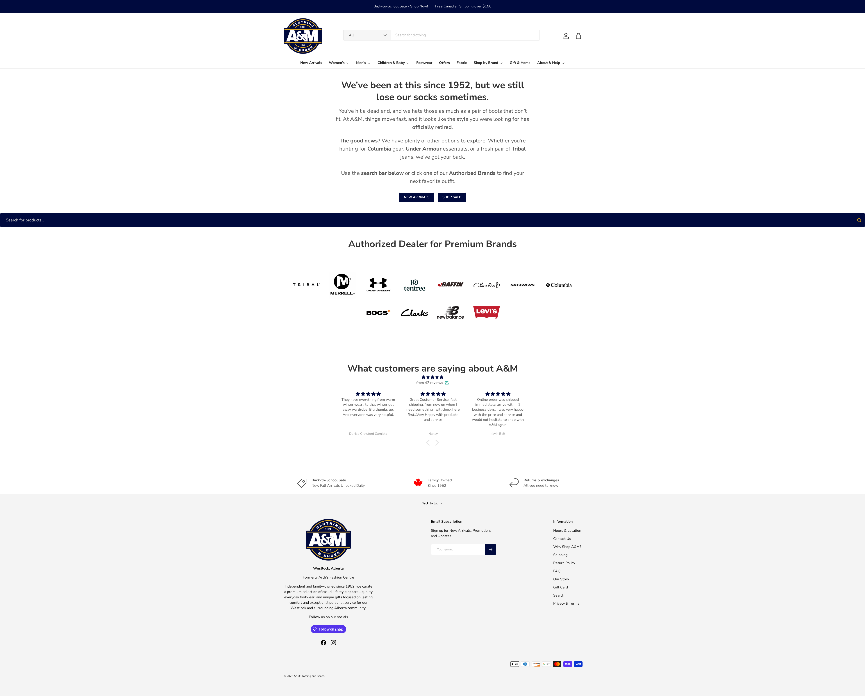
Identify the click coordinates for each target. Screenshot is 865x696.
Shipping (560, 554)
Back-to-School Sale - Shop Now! (400, 6)
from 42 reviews (429, 382)
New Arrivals (311, 62)
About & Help (548, 62)
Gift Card (560, 587)
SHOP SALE (451, 197)
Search (558, 595)
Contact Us (562, 538)
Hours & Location (567, 530)
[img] (432, 377)
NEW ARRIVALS (416, 197)
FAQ (556, 571)
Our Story (561, 579)
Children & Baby (391, 62)
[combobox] (441, 35)
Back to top (430, 503)
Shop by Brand (486, 62)
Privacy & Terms (566, 603)
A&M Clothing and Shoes (309, 676)
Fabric (462, 62)
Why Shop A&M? (567, 546)
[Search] (859, 220)
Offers (444, 62)
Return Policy (564, 563)
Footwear (424, 62)
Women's (337, 62)
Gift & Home (520, 62)
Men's (361, 62)
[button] (578, 36)
